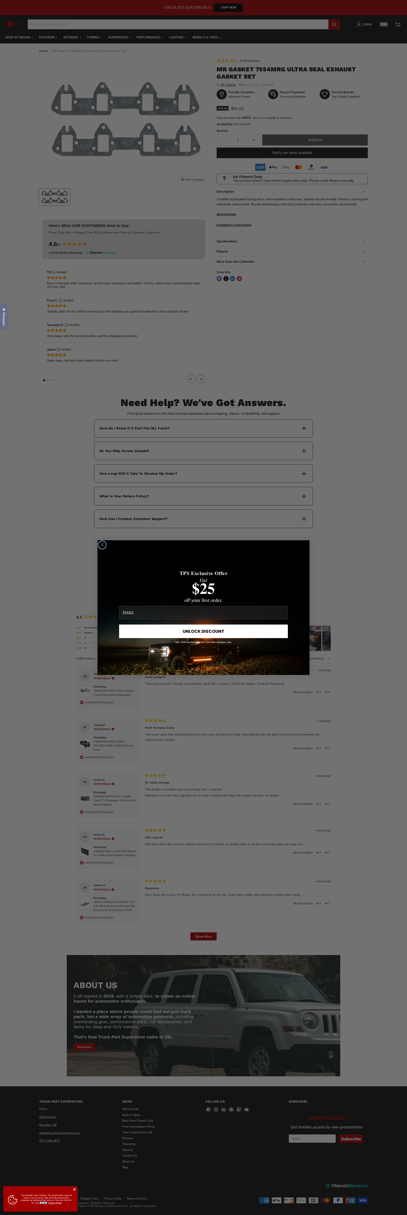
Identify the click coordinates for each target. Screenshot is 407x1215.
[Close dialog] (102, 545)
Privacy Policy (55, 1203)
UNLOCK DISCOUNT (203, 631)
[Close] (74, 1189)
